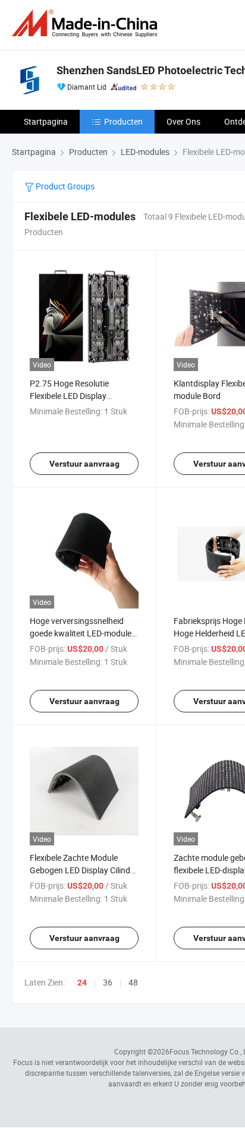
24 (82, 982)
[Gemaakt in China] (87, 23)
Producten (123, 121)
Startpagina (46, 121)
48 (133, 982)
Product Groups (64, 186)
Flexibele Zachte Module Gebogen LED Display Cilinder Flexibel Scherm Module (83, 870)
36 (107, 982)
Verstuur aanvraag (84, 463)
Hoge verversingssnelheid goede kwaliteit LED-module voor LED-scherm (80, 633)
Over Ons (183, 121)
